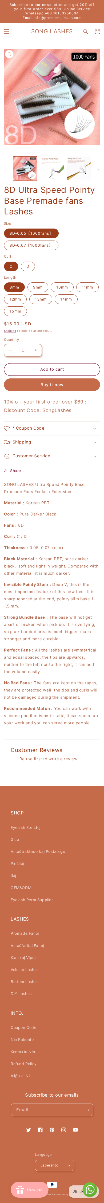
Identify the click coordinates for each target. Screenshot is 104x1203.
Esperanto (50, 1165)
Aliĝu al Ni (20, 1075)
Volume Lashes (25, 969)
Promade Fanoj (25, 933)
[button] (7, 31)
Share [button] (15, 470)
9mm (38, 287)
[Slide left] (6, 170)
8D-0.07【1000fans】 (31, 245)
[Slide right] (98, 170)
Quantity (11, 339)
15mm (15, 311)
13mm (41, 299)
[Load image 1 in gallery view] (25, 169)
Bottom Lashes (25, 981)
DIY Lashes (21, 993)
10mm (62, 287)
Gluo (15, 839)
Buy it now (52, 384)
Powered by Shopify (66, 1194)
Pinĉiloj (17, 863)
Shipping (10, 330)
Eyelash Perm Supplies (32, 899)
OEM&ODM (21, 887)
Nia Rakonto (22, 1039)
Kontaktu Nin (23, 1051)
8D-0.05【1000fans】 (31, 233)
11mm (87, 287)
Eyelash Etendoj (26, 827)
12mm (15, 299)
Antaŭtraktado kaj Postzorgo (38, 851)
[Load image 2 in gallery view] (52, 169)
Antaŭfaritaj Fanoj (27, 945)
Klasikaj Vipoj (23, 957)
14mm (66, 299)
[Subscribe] (87, 1110)
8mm (14, 287)
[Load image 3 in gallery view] (79, 169)
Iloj (13, 875)
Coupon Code (24, 1027)
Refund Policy (24, 1063)
